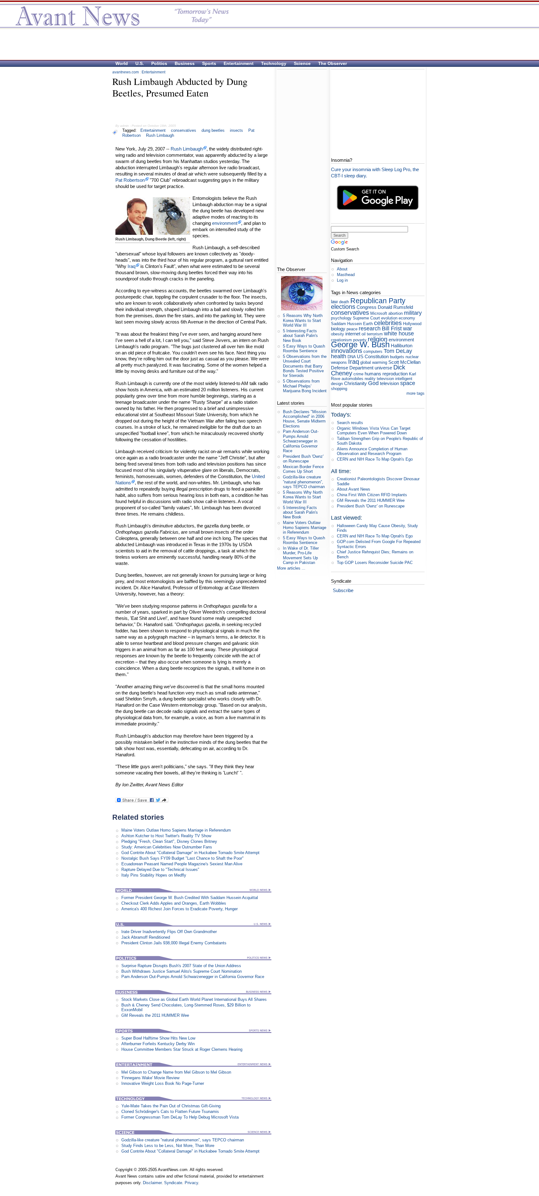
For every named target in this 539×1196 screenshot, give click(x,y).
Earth (368, 323)
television (389, 383)
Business (185, 63)
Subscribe (343, 590)
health (338, 356)
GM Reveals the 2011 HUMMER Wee (155, 1015)
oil (364, 334)
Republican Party (377, 301)
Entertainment (239, 63)
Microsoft (378, 313)
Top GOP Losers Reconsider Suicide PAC (375, 562)
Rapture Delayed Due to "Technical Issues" (160, 869)
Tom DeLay (398, 351)
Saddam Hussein (346, 323)
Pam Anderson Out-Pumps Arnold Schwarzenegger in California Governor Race (192, 976)
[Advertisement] (266, 44)
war (407, 328)
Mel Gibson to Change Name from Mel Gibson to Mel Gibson (176, 1072)
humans (373, 373)
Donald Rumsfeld (395, 307)
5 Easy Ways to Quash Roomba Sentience (304, 348)
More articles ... (291, 568)
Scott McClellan (404, 362)
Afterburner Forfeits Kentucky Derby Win (158, 1043)
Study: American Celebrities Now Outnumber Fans (166, 847)
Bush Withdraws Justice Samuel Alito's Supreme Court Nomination (181, 971)
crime (358, 374)
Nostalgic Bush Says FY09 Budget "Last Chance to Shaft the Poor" (182, 858)
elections (343, 306)
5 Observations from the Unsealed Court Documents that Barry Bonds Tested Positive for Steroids (305, 366)
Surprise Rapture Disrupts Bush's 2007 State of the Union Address (181, 965)
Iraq (131, 266)
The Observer (332, 63)
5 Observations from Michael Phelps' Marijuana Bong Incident (305, 386)
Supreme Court (366, 318)
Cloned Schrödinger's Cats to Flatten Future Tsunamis (170, 1111)
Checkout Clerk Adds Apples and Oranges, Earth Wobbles (173, 903)
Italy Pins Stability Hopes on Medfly (153, 875)
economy (407, 318)
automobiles (352, 378)
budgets (397, 356)
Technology (273, 63)
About (342, 269)
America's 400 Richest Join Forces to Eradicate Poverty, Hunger (179, 909)
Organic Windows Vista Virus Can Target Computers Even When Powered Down (373, 430)
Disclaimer (152, 1182)
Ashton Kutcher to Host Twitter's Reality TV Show (166, 835)
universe (383, 367)
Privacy (191, 1182)
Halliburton (401, 345)
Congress (366, 307)
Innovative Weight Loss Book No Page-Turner (162, 1083)
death (344, 301)
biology (338, 328)
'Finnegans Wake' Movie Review (150, 1077)
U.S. (139, 63)
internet (352, 333)
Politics (159, 63)
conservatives (183, 130)
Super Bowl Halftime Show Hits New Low (158, 1038)
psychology (341, 318)
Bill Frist (392, 328)
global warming (373, 362)
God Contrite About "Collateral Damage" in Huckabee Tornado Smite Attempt (190, 852)
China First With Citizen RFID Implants (372, 494)
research (370, 328)
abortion (395, 313)
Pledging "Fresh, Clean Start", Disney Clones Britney (169, 841)
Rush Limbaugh (160, 135)
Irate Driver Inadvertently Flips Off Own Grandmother (169, 931)
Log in (342, 280)
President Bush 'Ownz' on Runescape (303, 458)
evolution (389, 318)
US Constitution (373, 356)
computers (372, 351)
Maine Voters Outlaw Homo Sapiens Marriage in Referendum (176, 830)
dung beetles (213, 130)
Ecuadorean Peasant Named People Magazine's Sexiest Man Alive (181, 864)
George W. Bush (360, 344)
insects (236, 130)
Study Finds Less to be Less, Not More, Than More (167, 1145)
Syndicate (173, 1182)
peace (352, 329)
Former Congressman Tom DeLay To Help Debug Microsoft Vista (180, 1117)
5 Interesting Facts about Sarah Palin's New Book (300, 336)
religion (377, 339)
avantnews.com (125, 72)
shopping (339, 388)
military (413, 313)
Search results (350, 422)
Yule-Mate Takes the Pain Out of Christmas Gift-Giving (171, 1106)
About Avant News (353, 489)
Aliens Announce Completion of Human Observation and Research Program (372, 451)
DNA (351, 356)
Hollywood (412, 323)
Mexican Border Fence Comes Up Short (303, 469)
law (334, 301)
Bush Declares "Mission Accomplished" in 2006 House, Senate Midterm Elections (304, 418)
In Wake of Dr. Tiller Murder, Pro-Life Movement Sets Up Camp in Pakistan (301, 555)
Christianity (355, 383)
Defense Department (352, 367)
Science (302, 63)
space (407, 383)
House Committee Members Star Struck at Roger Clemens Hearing (181, 1049)
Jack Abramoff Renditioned (145, 937)
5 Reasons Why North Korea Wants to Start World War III (303, 320)
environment (224, 223)
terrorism (375, 334)
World (121, 63)
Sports (209, 63)
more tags (415, 393)
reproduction (395, 373)
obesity (337, 334)
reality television (379, 378)
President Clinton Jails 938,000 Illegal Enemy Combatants (173, 943)
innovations (346, 350)
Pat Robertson (130, 180)
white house (399, 333)
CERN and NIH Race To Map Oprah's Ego (375, 459)
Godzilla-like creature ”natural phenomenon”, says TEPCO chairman (182, 1140)
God (373, 383)
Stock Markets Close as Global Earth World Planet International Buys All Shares (194, 999)
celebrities (388, 322)
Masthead (346, 274)
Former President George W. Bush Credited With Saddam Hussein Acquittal (189, 897)
